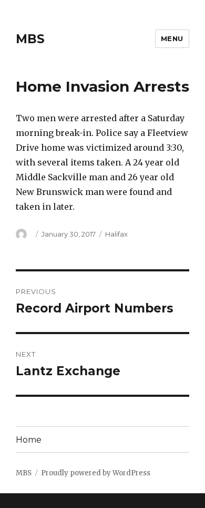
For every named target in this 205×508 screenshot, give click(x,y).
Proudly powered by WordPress (95, 472)
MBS (30, 39)
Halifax (116, 234)
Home (29, 440)
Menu (172, 38)
